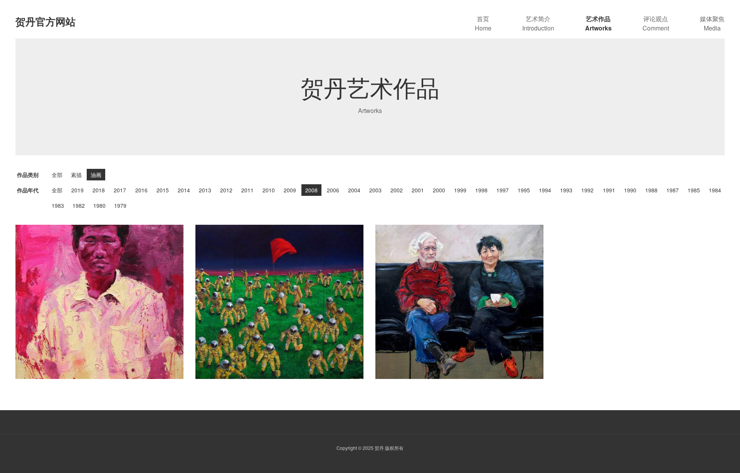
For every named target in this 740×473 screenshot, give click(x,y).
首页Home (483, 23)
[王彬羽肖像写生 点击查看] (99, 302)
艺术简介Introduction (538, 23)
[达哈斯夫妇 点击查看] (459, 302)
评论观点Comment (655, 23)
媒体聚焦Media (712, 23)
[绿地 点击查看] (279, 302)
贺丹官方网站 (45, 21)
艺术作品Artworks (598, 23)
